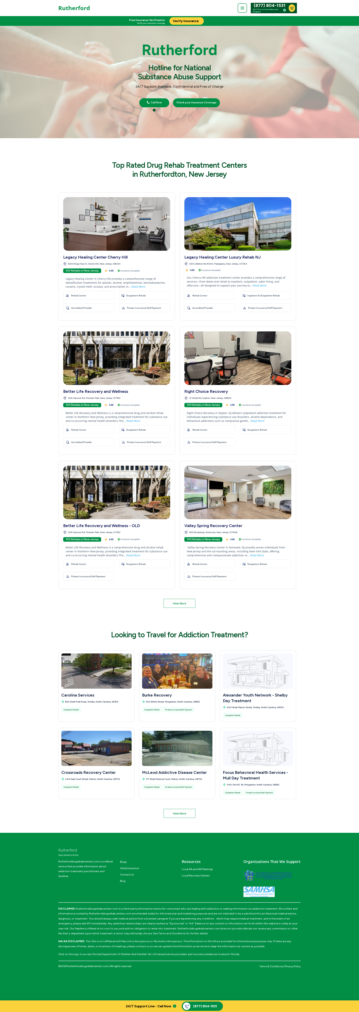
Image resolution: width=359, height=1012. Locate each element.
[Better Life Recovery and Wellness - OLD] (116, 492)
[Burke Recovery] (177, 671)
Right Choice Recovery (206, 391)
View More (179, 603)
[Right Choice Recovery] (237, 358)
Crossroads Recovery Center (88, 772)
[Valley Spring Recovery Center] (237, 492)
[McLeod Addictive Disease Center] (177, 748)
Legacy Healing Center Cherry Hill (95, 257)
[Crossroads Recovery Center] (96, 748)
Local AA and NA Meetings (197, 869)
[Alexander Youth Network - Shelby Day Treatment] (258, 671)
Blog (122, 881)
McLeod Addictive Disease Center (174, 772)
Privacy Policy (293, 966)
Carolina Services (77, 695)
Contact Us (127, 874)
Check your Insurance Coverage (196, 102)
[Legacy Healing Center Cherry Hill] (116, 224)
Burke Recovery (157, 695)
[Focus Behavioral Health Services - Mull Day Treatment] (258, 748)
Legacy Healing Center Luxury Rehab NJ (222, 257)
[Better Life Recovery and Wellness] (116, 358)
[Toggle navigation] (242, 8)
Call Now (156, 102)
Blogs (123, 862)
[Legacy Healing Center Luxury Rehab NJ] (237, 224)
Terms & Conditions (271, 966)
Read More (138, 286)
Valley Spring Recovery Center (213, 525)
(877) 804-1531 (270, 5)
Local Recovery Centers (196, 875)
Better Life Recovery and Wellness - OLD (101, 525)
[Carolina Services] (96, 671)
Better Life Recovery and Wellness (95, 391)
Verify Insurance (129, 868)
